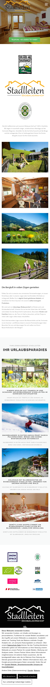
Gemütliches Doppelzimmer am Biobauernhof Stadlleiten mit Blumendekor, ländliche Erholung (25, 526)
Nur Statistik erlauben (27, 676)
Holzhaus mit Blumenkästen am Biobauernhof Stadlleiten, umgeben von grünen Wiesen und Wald (25, 481)
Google (30, 670)
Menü (46, 4)
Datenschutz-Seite (14, 645)
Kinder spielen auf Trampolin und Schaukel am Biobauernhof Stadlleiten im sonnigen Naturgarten (25, 392)
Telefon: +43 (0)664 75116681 (24, 39)
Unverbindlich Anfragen (24, 32)
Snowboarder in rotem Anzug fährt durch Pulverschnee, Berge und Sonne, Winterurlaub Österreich (25, 436)
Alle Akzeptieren (9, 676)
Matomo (37, 670)
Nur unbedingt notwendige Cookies (17, 682)
